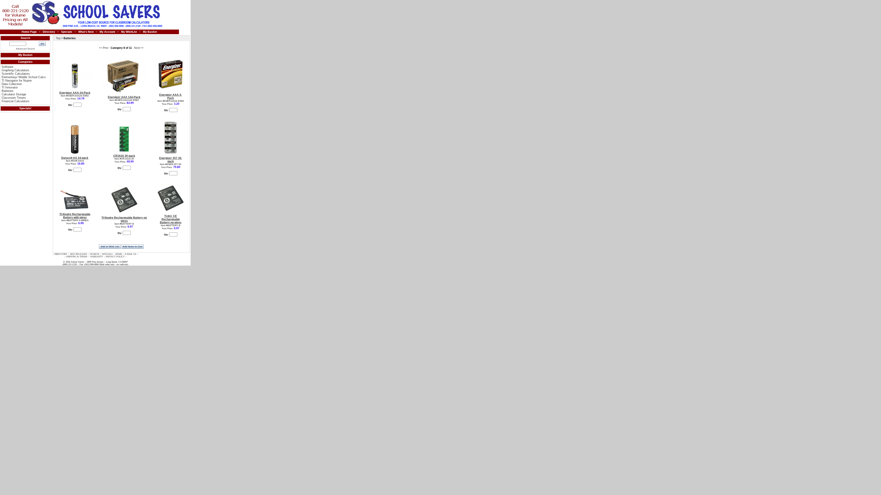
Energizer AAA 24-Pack (74, 92)
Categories (25, 61)
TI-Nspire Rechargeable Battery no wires (124, 219)
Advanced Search (25, 48)
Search (25, 38)
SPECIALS (107, 254)
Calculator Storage (14, 94)
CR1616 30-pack (124, 155)
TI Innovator (10, 87)
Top (58, 38)
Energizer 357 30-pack (170, 160)
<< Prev (104, 48)
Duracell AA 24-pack (74, 158)
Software (7, 67)
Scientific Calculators (16, 73)
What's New (86, 31)
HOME (118, 254)
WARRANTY (96, 256)
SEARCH (94, 254)
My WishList (129, 31)
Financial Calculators (15, 101)
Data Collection (12, 84)
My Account (107, 31)
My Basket (150, 31)
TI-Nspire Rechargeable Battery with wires (74, 216)
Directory (49, 31)
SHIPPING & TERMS (76, 256)
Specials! (25, 108)
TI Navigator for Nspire (17, 80)
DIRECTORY (60, 254)
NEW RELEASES (78, 254)
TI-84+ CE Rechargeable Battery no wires (170, 219)
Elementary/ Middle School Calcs (24, 77)
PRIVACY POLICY (115, 256)
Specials (66, 31)
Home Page (29, 31)
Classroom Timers (14, 97)
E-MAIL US (130, 254)
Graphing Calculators (15, 70)
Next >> (139, 48)
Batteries (8, 91)
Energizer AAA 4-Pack (170, 96)
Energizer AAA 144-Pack (124, 97)
